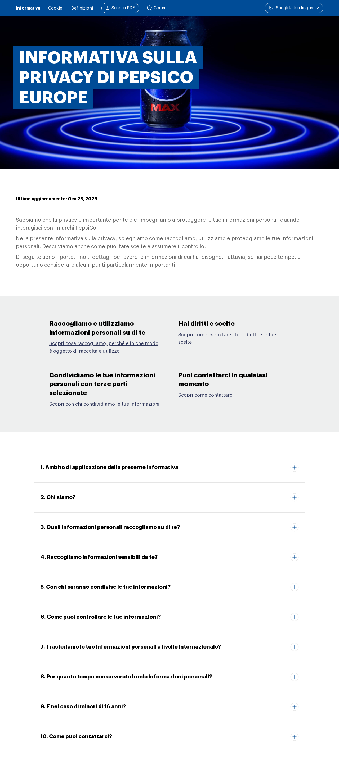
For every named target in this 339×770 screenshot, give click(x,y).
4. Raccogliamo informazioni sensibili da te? (99, 557)
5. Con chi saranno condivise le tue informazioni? (106, 587)
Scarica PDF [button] (123, 8)
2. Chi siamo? (58, 497)
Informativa (28, 8)
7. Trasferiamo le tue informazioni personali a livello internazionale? (131, 646)
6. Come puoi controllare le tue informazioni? (101, 616)
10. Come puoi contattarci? (76, 736)
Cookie (55, 8)
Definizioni (82, 8)
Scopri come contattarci (206, 395)
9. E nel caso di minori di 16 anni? (83, 706)
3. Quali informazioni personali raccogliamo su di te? (110, 527)
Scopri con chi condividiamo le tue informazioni (104, 404)
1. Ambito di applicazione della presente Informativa (109, 467)
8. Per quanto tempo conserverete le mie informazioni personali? (126, 676)
